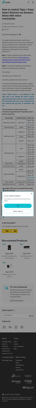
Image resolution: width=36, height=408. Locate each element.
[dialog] (18, 204)
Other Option (18, 211)
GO (18, 206)
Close (31, 193)
